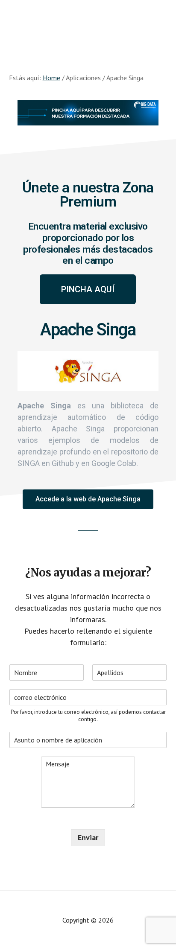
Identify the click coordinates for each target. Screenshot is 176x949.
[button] (88, 289)
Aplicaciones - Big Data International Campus (88, 26)
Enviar (88, 837)
